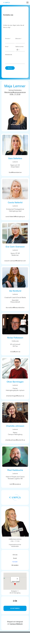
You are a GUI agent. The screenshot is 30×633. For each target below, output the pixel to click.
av (9, 624)
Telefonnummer (19, 46)
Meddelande (8, 54)
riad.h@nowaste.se (15, 484)
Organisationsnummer (15, 544)
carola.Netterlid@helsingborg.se (15, 216)
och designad (18, 622)
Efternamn (18, 38)
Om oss (15, 554)
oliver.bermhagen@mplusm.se (15, 396)
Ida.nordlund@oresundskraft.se (15, 307)
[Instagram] (14, 601)
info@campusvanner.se (15, 539)
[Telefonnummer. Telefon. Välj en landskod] (18, 50)
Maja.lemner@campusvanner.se (15, 92)
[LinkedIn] (16, 601)
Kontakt (15, 561)
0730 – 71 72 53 (15, 541)
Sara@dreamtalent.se (15, 172)
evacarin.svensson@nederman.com (15, 261)
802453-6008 (14, 546)
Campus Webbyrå (16, 624)
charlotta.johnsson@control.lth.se (15, 440)
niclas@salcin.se (15, 351)
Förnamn (8, 38)
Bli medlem (15, 565)
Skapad (10, 622)
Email (7, 46)
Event (15, 558)
